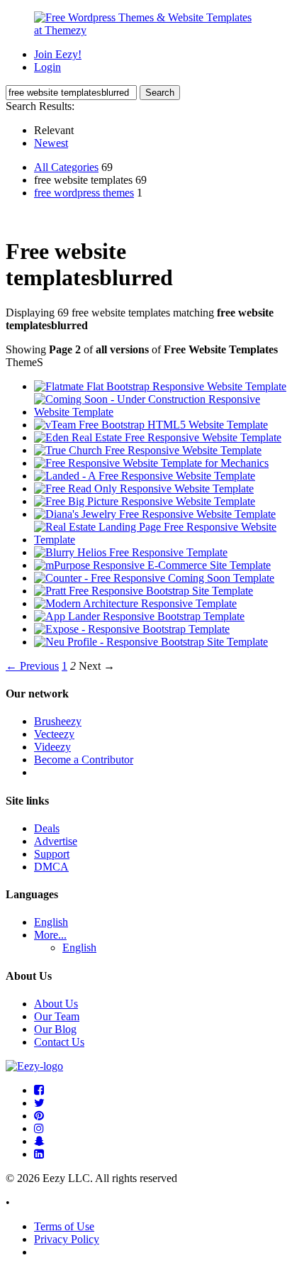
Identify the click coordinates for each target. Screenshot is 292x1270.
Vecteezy (54, 734)
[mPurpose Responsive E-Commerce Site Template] (152, 565)
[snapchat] (39, 1141)
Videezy (52, 747)
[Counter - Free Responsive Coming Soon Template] (154, 578)
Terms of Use (64, 1226)
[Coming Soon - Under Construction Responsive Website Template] (160, 412)
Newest (51, 143)
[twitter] (39, 1103)
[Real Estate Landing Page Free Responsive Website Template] (160, 540)
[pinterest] (39, 1116)
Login (47, 67)
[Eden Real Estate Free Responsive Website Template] (157, 437)
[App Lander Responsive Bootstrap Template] (139, 616)
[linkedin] (39, 1154)
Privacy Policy (66, 1239)
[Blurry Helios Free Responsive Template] (131, 552)
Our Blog (55, 1029)
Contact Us (59, 1042)
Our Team (56, 1016)
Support (51, 854)
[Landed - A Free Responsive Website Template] (144, 476)
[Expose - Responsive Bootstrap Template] (132, 629)
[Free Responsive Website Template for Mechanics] (151, 463)
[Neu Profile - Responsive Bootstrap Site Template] (151, 642)
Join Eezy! (58, 54)
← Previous (32, 666)
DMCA (51, 867)
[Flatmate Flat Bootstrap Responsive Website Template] (160, 386)
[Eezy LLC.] (34, 1066)
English (51, 922)
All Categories (66, 167)
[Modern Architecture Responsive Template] (135, 603)
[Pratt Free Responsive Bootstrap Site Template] (143, 591)
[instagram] (39, 1128)
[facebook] (39, 1090)
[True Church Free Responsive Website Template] (148, 450)
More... (50, 935)
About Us (56, 1004)
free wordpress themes (84, 193)
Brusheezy (58, 721)
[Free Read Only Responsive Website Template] (144, 488)
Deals (47, 828)
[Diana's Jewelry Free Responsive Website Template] (155, 514)
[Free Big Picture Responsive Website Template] (144, 501)
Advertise (55, 841)
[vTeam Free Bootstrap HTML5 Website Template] (151, 425)
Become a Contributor (83, 759)
